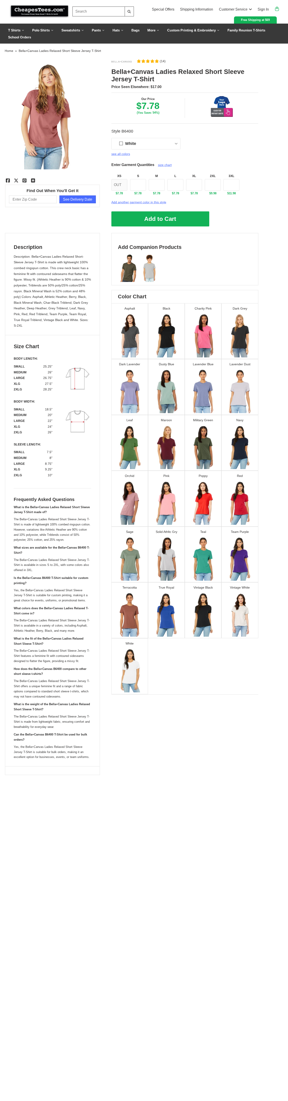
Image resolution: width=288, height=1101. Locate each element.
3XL (231, 176)
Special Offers (163, 9)
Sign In (263, 9)
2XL (213, 176)
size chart (165, 165)
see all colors (120, 154)
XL (194, 176)
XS (119, 176)
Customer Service (233, 9)
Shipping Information (196, 9)
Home (9, 51)
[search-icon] (129, 11)
